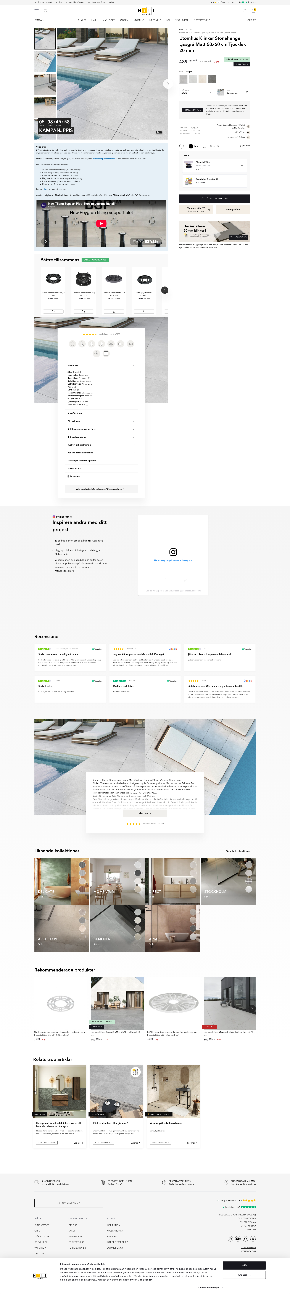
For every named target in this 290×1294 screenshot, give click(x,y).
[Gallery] (112, 84)
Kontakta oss (248, 1252)
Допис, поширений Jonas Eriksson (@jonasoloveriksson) (173, 590)
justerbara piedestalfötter (104, 158)
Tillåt (244, 1265)
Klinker (189, 29)
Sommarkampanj (45, 2)
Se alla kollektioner (238, 851)
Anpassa (242, 1274)
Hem (181, 29)
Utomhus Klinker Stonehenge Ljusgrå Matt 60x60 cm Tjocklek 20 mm (208, 33)
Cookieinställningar (208, 1287)
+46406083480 (248, 1248)
